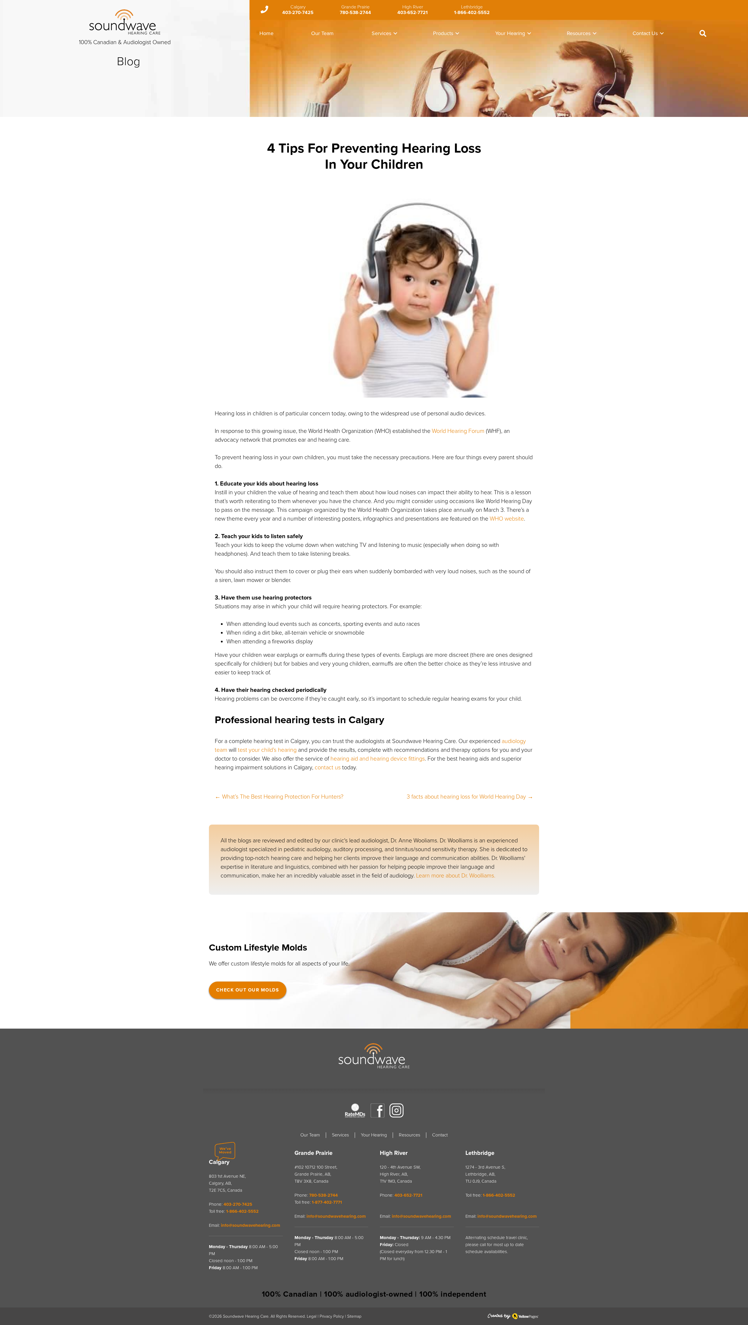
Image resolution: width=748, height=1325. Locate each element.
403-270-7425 (298, 12)
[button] (395, 33)
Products (443, 33)
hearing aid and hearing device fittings (377, 758)
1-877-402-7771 (327, 1202)
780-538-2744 (355, 12)
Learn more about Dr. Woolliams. (455, 875)
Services (381, 33)
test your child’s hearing (267, 750)
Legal (311, 1316)
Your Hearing (510, 33)
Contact (440, 1135)
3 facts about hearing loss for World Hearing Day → (470, 796)
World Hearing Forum (458, 431)
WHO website (507, 518)
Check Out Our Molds (247, 990)
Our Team (322, 33)
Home (266, 33)
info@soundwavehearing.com (250, 1225)
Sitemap (354, 1316)
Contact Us (645, 33)
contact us (328, 767)
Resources (579, 33)
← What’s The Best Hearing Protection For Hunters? (279, 796)
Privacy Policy (332, 1316)
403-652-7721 (412, 12)
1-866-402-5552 (472, 12)
